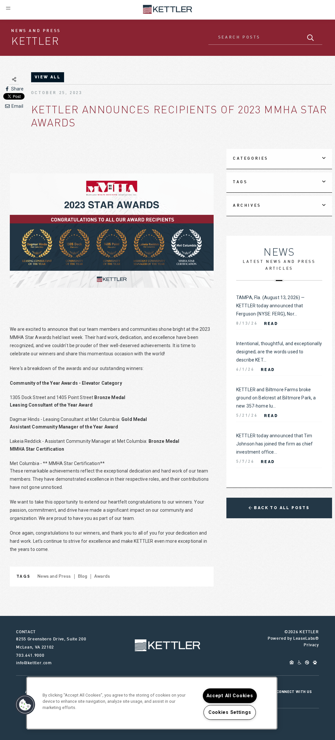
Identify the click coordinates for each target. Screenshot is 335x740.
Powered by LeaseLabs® (293, 639)
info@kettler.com (33, 663)
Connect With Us (294, 692)
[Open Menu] (8, 8)
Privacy (311, 645)
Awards (102, 576)
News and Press (54, 576)
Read (271, 323)
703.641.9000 (30, 656)
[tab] (279, 159)
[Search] (311, 37)
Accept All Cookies (229, 696)
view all (48, 77)
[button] (25, 704)
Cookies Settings (229, 712)
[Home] (167, 8)
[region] (151, 703)
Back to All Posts (280, 508)
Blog (83, 576)
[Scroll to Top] (167, 645)
